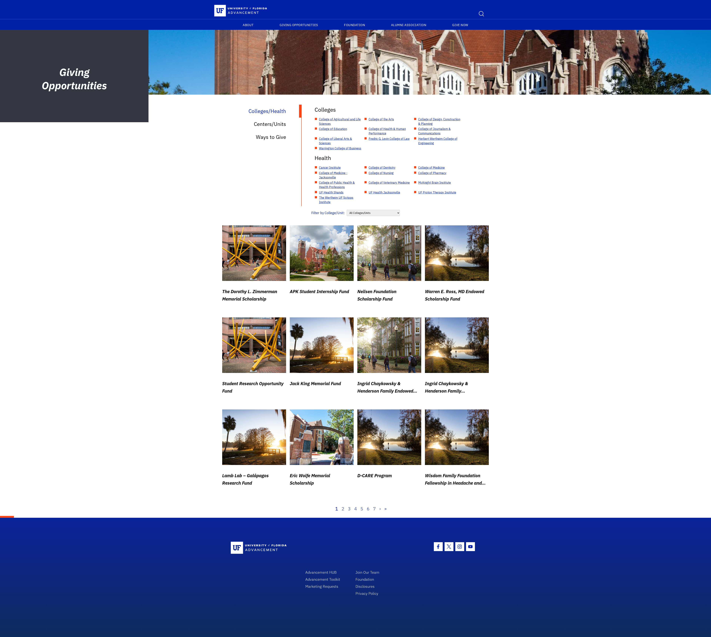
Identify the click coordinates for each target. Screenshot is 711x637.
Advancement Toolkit (322, 579)
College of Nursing (381, 173)
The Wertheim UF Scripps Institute (336, 200)
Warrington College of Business (340, 148)
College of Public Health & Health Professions (337, 185)
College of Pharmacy (432, 173)
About (248, 25)
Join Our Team (367, 572)
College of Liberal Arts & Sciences (335, 141)
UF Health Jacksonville (384, 192)
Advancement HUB (321, 572)
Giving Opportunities (299, 25)
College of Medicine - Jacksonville (333, 175)
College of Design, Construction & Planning (439, 121)
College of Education (333, 129)
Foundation (354, 25)
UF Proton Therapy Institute (437, 192)
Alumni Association (408, 25)
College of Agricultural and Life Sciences (340, 121)
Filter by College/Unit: (328, 213)
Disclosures (365, 586)
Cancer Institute (330, 167)
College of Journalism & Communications (434, 131)
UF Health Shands (331, 192)
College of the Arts (381, 119)
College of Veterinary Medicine (389, 182)
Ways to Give (271, 137)
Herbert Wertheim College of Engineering (437, 141)
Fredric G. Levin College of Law (389, 139)
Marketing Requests (321, 586)
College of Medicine (431, 167)
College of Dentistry (382, 167)
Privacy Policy (367, 593)
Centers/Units (270, 124)
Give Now (460, 25)
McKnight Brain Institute (434, 182)
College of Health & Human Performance (387, 131)
